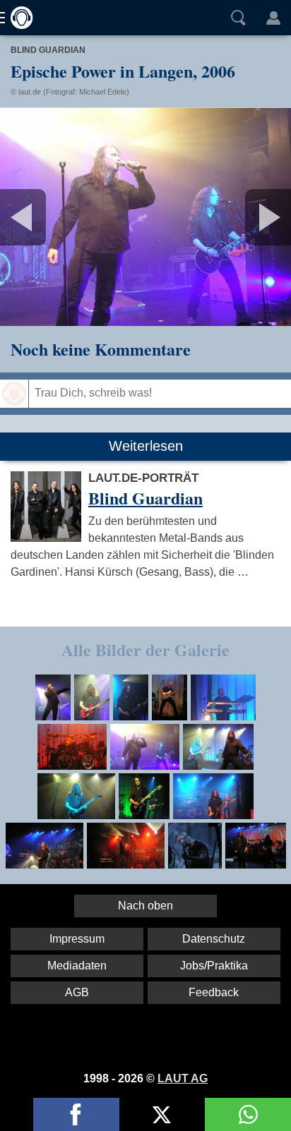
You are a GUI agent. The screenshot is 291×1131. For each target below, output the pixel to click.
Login (273, 17)
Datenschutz (213, 939)
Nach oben (145, 906)
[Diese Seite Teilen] (76, 1114)
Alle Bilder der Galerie (145, 649)
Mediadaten (77, 966)
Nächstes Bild (145, 217)
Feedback (214, 992)
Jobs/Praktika (214, 966)
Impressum (77, 939)
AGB (77, 992)
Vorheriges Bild (48, 217)
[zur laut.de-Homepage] (17, 17)
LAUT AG (183, 1078)
